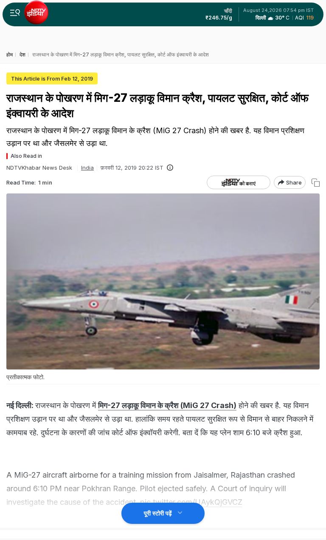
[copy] (316, 183)
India (87, 167)
